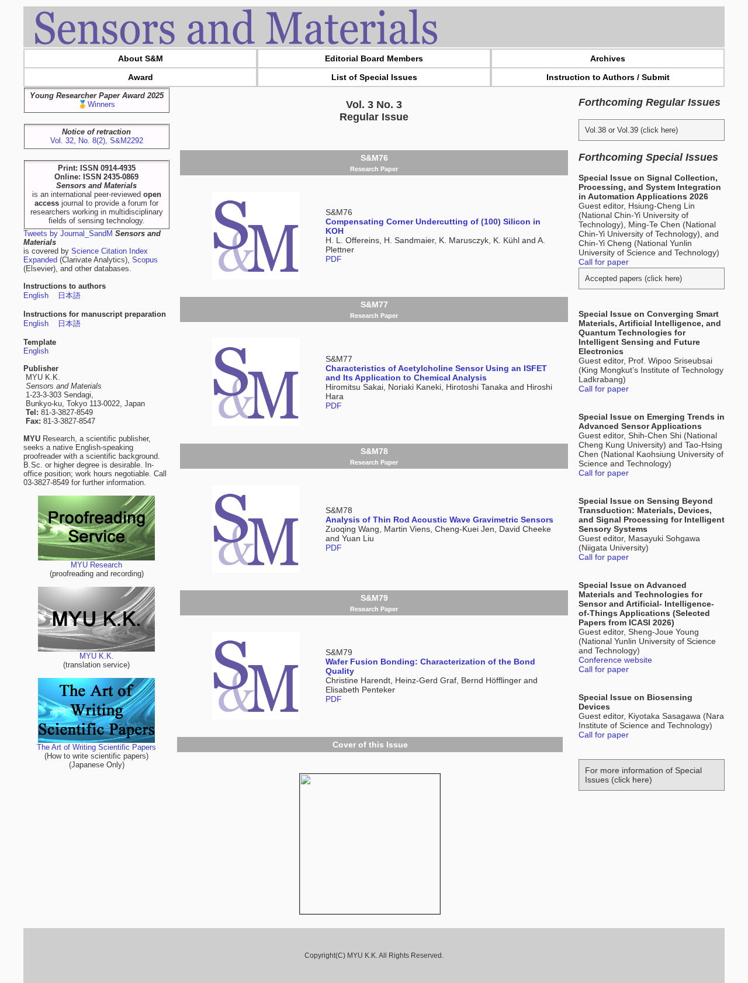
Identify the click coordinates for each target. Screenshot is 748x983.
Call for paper (604, 261)
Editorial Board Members (374, 58)
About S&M (140, 58)
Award (140, 77)
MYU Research (96, 564)
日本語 (69, 295)
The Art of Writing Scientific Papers (96, 747)
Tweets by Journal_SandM (68, 233)
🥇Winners (96, 104)
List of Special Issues (374, 77)
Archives (607, 58)
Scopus (145, 259)
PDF (333, 259)
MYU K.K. (96, 656)
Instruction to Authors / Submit (608, 77)
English (36, 295)
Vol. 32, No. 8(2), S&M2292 (96, 140)
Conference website (615, 659)
